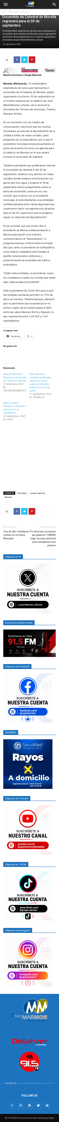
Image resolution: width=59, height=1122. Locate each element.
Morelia (8, 497)
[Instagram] (20, 1105)
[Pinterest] (32, 59)
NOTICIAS (14, 12)
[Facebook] (17, 59)
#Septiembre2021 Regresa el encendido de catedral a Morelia (15, 377)
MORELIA (26, 12)
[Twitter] (24, 59)
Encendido (22, 493)
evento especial (37, 493)
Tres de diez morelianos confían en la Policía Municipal (16, 535)
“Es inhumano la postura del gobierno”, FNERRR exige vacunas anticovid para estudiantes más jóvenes (43, 538)
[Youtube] (47, 1105)
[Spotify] (29, 1105)
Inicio (4, 12)
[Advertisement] (29, 455)
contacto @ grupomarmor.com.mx (35, 1083)
